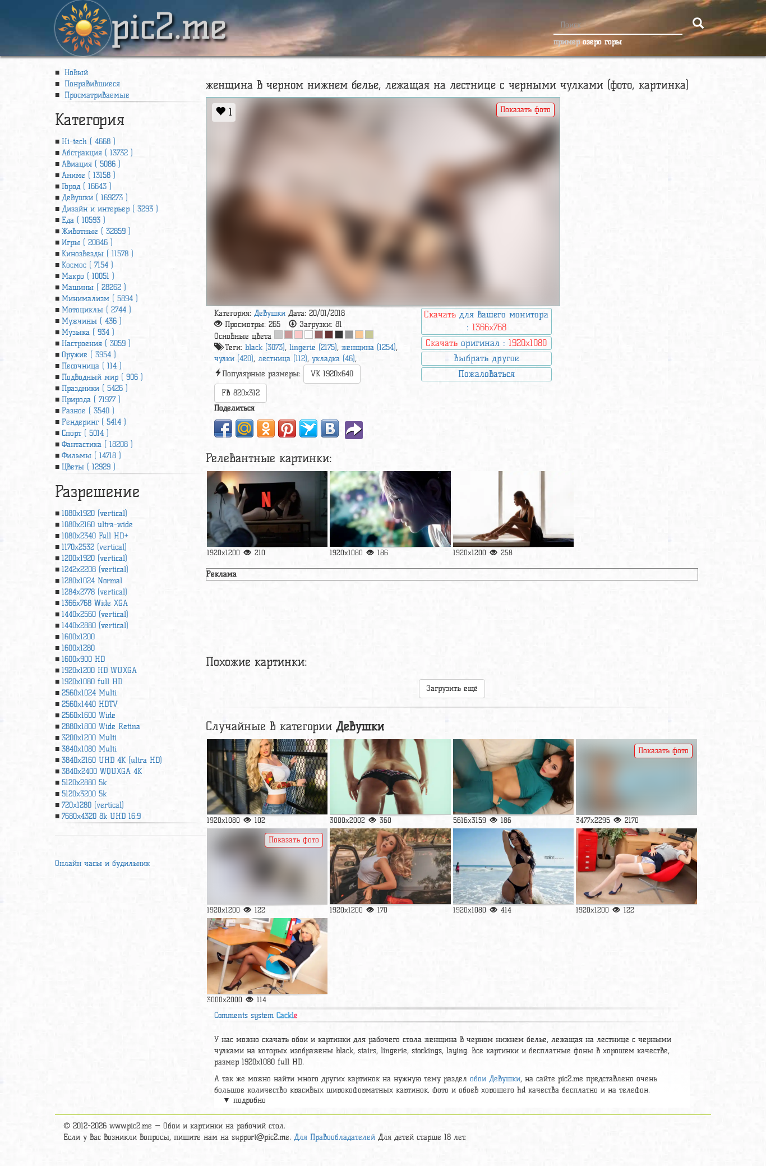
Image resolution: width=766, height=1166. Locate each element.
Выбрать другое (486, 358)
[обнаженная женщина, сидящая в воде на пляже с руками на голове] (636, 777)
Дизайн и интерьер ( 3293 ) (110, 209)
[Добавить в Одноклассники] (266, 428)
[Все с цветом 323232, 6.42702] (339, 334)
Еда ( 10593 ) (83, 220)
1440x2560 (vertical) (95, 614)
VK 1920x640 (332, 374)
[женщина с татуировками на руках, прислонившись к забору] (267, 777)
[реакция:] (390, 777)
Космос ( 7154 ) (87, 265)
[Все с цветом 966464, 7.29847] (319, 334)
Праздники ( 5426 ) (95, 388)
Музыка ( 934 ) (88, 332)
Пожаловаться (486, 373)
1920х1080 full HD (92, 681)
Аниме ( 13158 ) (89, 175)
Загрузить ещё (452, 688)
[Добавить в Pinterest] (287, 428)
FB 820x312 (241, 393)
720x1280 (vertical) (93, 805)
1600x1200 (78, 637)
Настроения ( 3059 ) (96, 343)
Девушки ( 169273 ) (95, 197)
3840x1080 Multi (89, 749)
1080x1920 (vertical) (94, 513)
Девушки (269, 313)
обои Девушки (495, 1079)
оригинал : (486, 343)
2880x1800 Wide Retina (101, 726)
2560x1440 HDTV (90, 704)
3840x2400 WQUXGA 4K (102, 771)
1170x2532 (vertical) (94, 547)
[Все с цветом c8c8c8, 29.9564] (278, 334)
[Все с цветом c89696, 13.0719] (288, 334)
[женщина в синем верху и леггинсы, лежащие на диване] (513, 777)
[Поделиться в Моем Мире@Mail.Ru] (244, 428)
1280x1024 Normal (92, 581)
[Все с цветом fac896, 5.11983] (359, 334)
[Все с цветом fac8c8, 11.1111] (298, 334)
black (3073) (265, 347)
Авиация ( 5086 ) (91, 164)
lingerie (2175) (313, 347)
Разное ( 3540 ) (88, 411)
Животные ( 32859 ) (96, 231)
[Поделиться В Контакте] (330, 428)
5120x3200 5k (84, 794)
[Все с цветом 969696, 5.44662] (349, 334)
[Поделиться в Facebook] (223, 428)
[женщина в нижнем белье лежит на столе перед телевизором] (267, 509)
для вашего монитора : (486, 321)
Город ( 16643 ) (87, 186)
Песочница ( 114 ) (92, 366)
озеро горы (602, 42)
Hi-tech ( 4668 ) (89, 141)
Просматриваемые (96, 95)
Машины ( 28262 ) (94, 287)
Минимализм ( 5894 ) (100, 298)
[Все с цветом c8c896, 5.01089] (369, 334)
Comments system (256, 1015)
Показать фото (525, 109)
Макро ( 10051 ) (88, 276)
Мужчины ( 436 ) (92, 321)
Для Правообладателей (334, 1137)
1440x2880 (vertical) (95, 625)
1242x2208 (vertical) (95, 569)
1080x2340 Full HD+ (95, 536)
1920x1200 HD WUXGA (99, 670)
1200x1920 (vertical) (94, 558)
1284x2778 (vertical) (94, 592)
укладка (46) (333, 358)
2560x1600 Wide (89, 715)
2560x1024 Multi (89, 693)
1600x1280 (78, 648)
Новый (75, 72)
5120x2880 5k (84, 782)
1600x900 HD (83, 659)
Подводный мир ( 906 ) (102, 377)
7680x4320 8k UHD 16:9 (101, 816)
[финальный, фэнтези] (390, 509)
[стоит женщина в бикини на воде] (513, 866)
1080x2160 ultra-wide (97, 524)
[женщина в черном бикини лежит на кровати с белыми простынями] (267, 866)
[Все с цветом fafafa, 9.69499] (308, 334)
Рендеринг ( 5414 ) (94, 422)
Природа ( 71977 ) (91, 399)
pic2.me (169, 16)
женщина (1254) (369, 347)
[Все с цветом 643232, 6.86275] (329, 334)
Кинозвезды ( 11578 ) (97, 254)
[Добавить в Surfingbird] (308, 428)
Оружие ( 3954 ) (89, 355)
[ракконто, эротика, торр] (636, 866)
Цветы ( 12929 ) (89, 467)
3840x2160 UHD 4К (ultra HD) (112, 760)
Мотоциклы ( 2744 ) (96, 310)
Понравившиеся (91, 84)
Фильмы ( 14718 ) (91, 455)
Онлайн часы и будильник (102, 863)
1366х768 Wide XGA (95, 603)
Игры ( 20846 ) (87, 242)
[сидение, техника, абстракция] (513, 509)
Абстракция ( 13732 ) (97, 153)
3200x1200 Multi (89, 738)
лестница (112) (282, 358)
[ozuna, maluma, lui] (390, 866)
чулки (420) (233, 358)
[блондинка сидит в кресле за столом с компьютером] (267, 956)
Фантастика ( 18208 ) (97, 444)
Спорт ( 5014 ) (85, 433)
